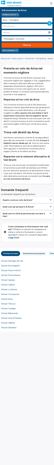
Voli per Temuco (8, 304)
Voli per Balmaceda (9, 313)
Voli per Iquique (8, 280)
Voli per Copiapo (8, 308)
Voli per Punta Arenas (10, 275)
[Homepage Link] (11, 3)
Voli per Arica (7, 299)
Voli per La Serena (9, 289)
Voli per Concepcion (10, 294)
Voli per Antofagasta (10, 265)
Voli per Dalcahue (8, 327)
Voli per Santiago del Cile (12, 261)
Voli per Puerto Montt (11, 270)
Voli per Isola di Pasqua (11, 318)
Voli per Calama (8, 284)
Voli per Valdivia (8, 323)
